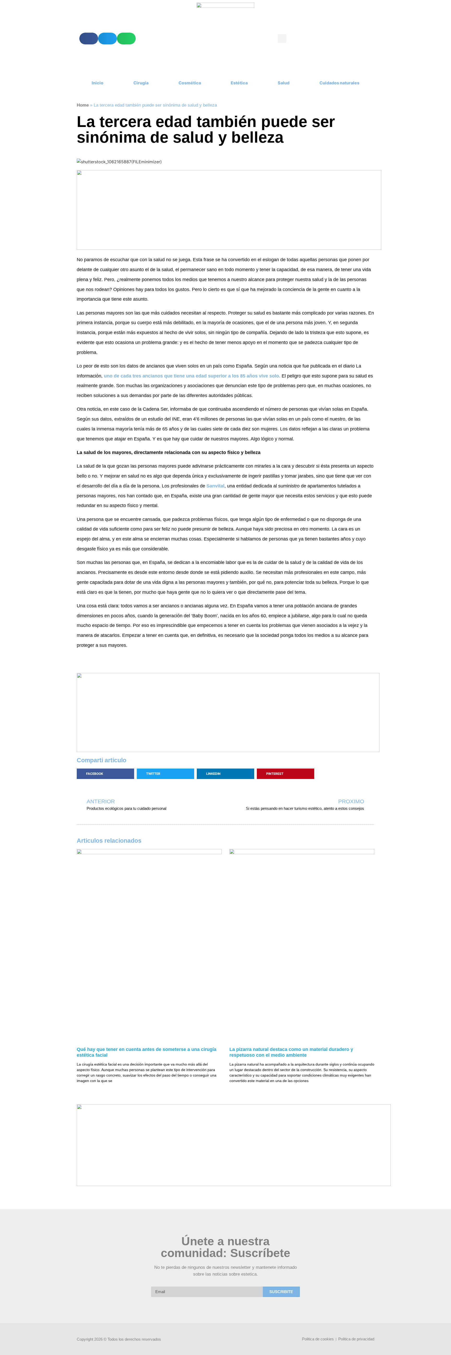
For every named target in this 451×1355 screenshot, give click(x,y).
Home (83, 105)
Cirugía (141, 82)
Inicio (97, 82)
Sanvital (215, 486)
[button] (88, 38)
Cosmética (190, 82)
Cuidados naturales (339, 82)
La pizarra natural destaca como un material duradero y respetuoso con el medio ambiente (291, 1052)
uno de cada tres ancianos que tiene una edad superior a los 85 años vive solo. (192, 376)
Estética (239, 82)
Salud (283, 82)
